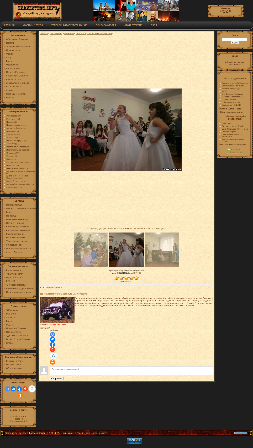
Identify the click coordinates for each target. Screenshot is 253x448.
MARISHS (137, 273)
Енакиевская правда (231, 88)
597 (132, 229)
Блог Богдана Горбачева (232, 94)
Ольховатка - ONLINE (231, 105)
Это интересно (133, 25)
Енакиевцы (11, 134)
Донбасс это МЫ (106, 25)
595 (122, 229)
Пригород (10, 131)
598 (136, 229)
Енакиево (69, 33)
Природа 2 (10, 165)
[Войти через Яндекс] (25, 388)
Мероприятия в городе (16, 147)
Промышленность (14, 125)
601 (148, 229)
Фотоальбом (56, 33)
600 (144, 229)
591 (106, 229)
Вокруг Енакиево (13, 181)
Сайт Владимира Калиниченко (235, 129)
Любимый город (33, 25)
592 (110, 229)
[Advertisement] (126, 63)
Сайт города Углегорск (231, 102)
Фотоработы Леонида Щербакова (20, 171)
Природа (10, 122)
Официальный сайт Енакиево (235, 83)
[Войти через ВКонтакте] (13, 388)
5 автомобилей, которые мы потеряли (65, 293)
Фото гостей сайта (14, 128)
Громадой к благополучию (233, 97)
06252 (224, 91)
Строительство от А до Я (233, 126)
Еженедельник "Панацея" (233, 86)
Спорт (9, 159)
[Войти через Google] (32, 388)
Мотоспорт (11, 137)
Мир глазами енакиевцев (17, 162)
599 (140, 229)
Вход (154, 25)
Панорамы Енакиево (15, 168)
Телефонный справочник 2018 (69, 25)
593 (114, 229)
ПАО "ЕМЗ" (227, 123)
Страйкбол (11, 153)
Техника (9, 156)
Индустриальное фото (16, 150)
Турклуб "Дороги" (229, 132)
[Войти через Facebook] (19, 388)
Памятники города (14, 141)
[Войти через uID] (7, 388)
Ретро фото (11, 119)
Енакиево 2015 (12, 187)
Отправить (56, 378)
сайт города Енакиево (96, 433)
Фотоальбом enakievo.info (17, 184)
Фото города (11, 116)
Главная (9, 25)
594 (118, 229)
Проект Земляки (229, 99)
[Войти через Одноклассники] (20, 395)
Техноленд (11, 144)
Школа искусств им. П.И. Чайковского (94, 33)
